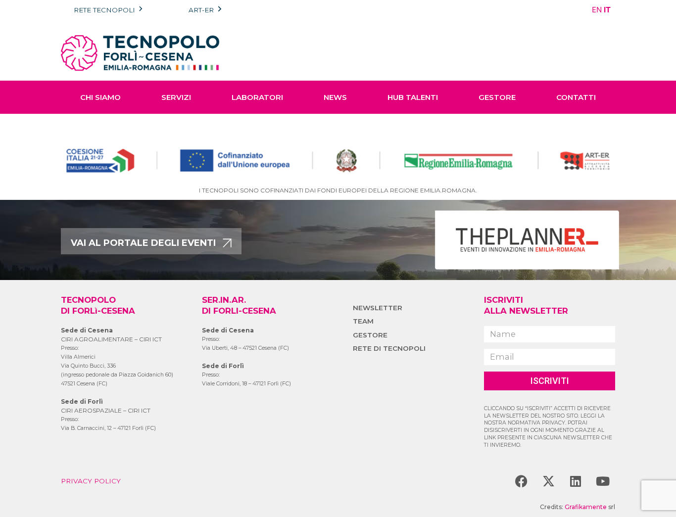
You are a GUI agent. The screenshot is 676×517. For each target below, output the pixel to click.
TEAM (363, 321)
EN (597, 9)
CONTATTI (576, 97)
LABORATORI (257, 97)
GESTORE (497, 97)
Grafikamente (586, 507)
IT (607, 9)
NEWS (335, 97)
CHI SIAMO (100, 97)
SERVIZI (176, 97)
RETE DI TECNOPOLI (389, 348)
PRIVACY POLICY (91, 481)
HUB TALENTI (412, 97)
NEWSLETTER (377, 308)
